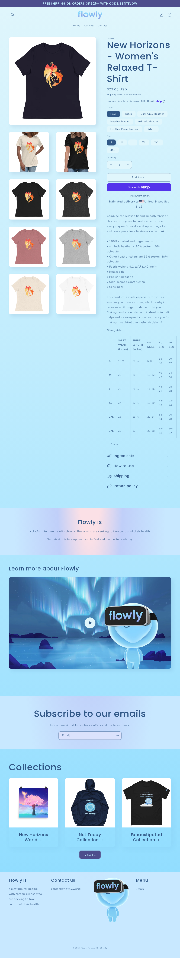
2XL (156, 142)
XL (144, 142)
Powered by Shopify (97, 948)
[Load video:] (90, 623)
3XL (112, 150)
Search (140, 889)
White (151, 129)
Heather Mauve (119, 121)
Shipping (111, 94)
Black (128, 114)
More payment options (139, 195)
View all (90, 855)
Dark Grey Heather (152, 114)
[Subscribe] (117, 735)
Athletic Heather (148, 121)
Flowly (84, 948)
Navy (113, 114)
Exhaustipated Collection (146, 837)
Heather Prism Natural (124, 129)
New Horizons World (33, 837)
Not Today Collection (88, 837)
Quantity (111, 157)
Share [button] (114, 444)
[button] (13, 15)
